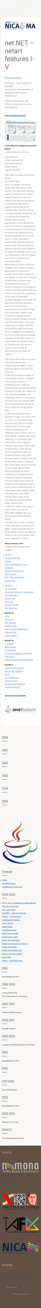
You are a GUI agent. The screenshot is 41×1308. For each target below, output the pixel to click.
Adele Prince (10, 580)
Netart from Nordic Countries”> (15, 944)
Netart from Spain (9, 947)
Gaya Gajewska (11, 595)
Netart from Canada (10, 933)
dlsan (7, 674)
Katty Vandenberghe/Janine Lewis (19, 660)
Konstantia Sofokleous (14, 571)
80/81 (7, 616)
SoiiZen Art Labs (11, 605)
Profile (4, 880)
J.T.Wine (8, 561)
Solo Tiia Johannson (10, 906)
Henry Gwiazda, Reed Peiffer (16, 629)
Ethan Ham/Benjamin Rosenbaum (19, 592)
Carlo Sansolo (10, 574)
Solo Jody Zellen (9, 910)
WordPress (29, 1287)
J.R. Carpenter (10, 650)
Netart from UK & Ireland (12, 954)
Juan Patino (10, 656)
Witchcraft (6, 957)
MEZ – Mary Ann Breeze (14, 577)
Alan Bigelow (10, 623)
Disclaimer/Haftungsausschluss (15, 1276)
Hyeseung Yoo (10, 632)
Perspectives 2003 (10, 937)
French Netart (7, 923)
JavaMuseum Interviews (12, 887)
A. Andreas (9, 644)
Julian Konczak (11, 681)
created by (7, 1183)
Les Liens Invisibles (13, 558)
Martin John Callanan (14, 671)
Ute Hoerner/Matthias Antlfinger (18, 653)
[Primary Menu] (38, 13)
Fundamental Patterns (11, 920)
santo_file (9, 602)
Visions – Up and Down (11, 916)
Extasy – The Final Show (12, 961)
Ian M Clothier (11, 589)
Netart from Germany (11, 940)
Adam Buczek (10, 647)
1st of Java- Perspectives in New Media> (19, 903)
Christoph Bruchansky (14, 668)
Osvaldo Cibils (11, 626)
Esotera (19, 1287)
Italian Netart (7, 927)
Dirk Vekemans (11, 608)
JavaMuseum (8, 3)
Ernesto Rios (10, 598)
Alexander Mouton (12, 687)
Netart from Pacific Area (12, 950)
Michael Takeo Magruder (15, 684)
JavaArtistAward (9, 883)
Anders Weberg (11, 635)
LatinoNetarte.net (9, 930)
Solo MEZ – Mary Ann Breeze (14, 913)
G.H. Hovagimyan (12, 678)
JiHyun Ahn (9, 619)
